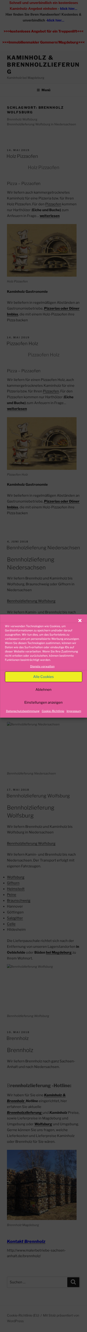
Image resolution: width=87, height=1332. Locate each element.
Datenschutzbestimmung (22, 711)
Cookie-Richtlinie (53, 711)
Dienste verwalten (42, 666)
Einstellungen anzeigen (43, 702)
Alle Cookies (43, 677)
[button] (79, 620)
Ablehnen (43, 690)
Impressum (74, 711)
